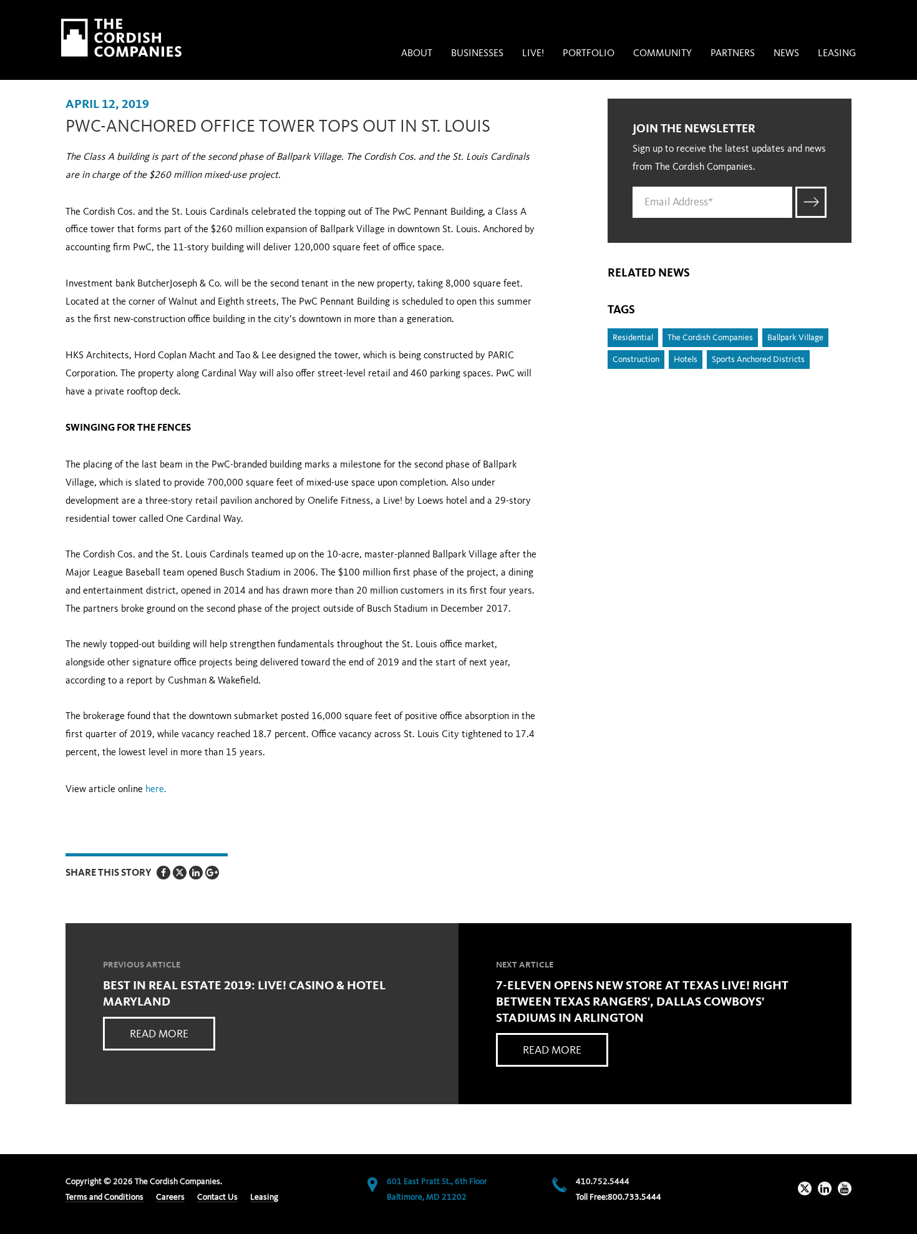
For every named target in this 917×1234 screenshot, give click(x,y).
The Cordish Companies (710, 337)
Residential (633, 337)
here (154, 790)
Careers (170, 1197)
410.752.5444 (602, 1181)
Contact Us (217, 1197)
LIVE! (533, 54)
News (786, 54)
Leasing (837, 54)
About (416, 54)
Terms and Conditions (104, 1197)
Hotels (685, 359)
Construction (636, 359)
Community (662, 54)
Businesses (477, 54)
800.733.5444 (634, 1197)
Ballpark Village (795, 337)
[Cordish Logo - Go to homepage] (121, 38)
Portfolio (588, 54)
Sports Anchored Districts (758, 359)
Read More (159, 1034)
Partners (733, 54)
